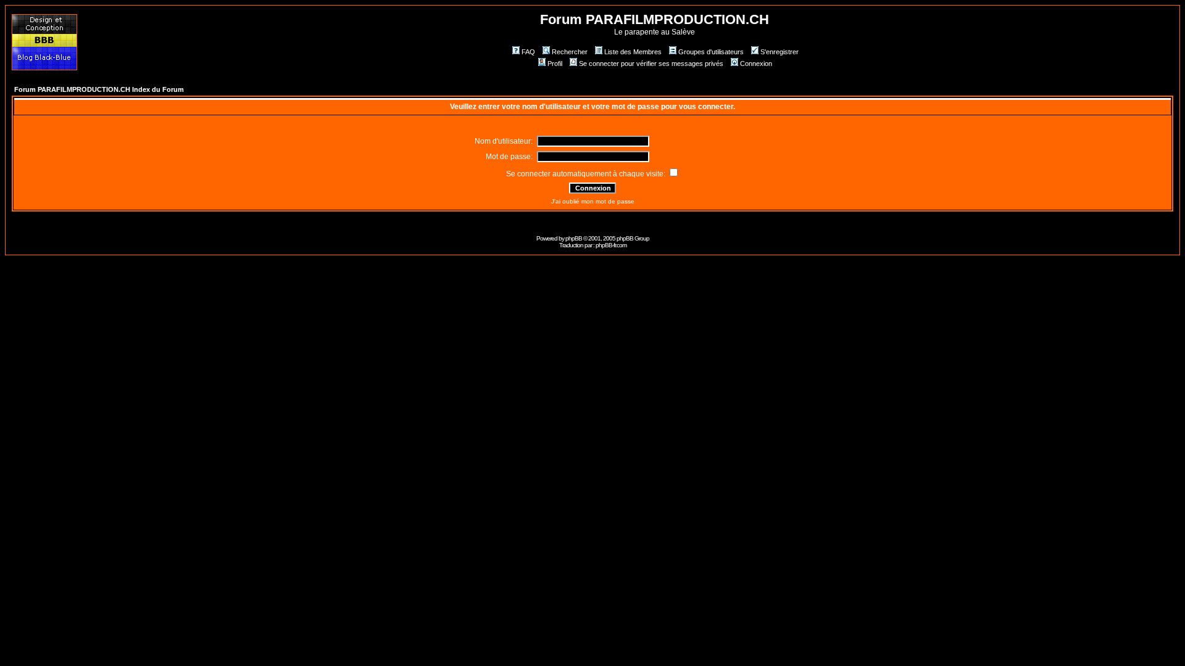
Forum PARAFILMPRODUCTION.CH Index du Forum (99, 89)
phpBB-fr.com (611, 245)
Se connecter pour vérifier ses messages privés (651, 63)
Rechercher (570, 52)
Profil (554, 63)
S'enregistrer (779, 52)
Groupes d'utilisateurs (711, 52)
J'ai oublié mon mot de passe (592, 201)
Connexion (756, 63)
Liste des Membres (633, 52)
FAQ (528, 52)
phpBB (573, 238)
